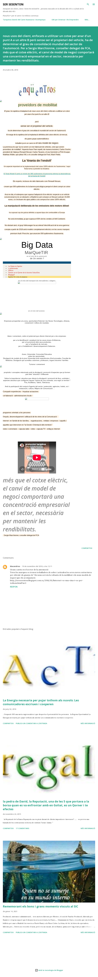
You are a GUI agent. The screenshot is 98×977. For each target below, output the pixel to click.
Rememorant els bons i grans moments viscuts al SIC (40, 906)
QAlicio (10, 270)
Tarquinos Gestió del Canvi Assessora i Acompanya (24, 19)
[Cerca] (88, 4)
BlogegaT (11, 275)
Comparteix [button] (87, 548)
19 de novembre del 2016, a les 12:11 (37, 566)
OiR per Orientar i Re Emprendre (65, 19)
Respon (13, 586)
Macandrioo (15, 566)
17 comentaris (22, 828)
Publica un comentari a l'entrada (31, 723)
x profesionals (13, 268)
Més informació (88, 723)
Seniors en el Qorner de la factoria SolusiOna (24, 272)
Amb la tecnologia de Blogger (50, 970)
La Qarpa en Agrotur (15, 266)
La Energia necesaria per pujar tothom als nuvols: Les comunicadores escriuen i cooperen (41, 702)
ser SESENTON (13, 4)
